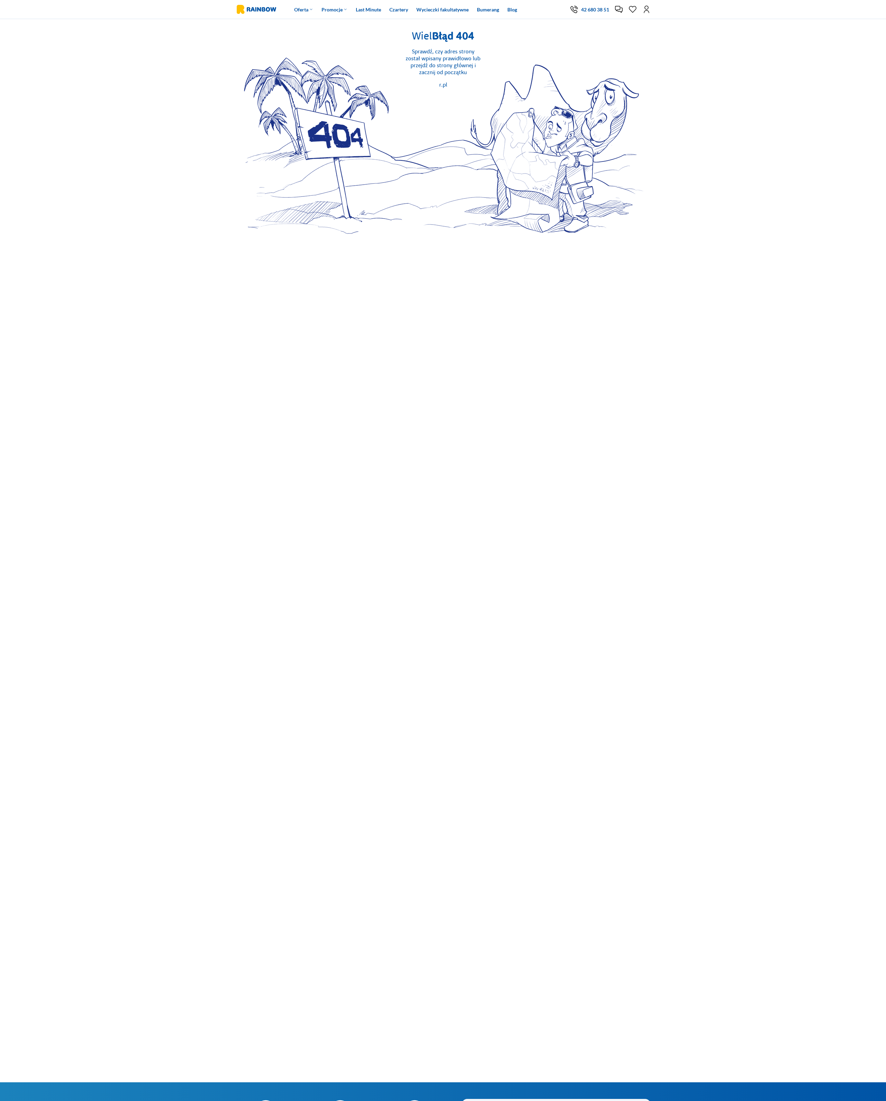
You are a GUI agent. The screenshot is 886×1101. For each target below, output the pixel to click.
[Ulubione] (633, 9)
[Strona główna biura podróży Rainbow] (255, 9)
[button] (619, 9)
